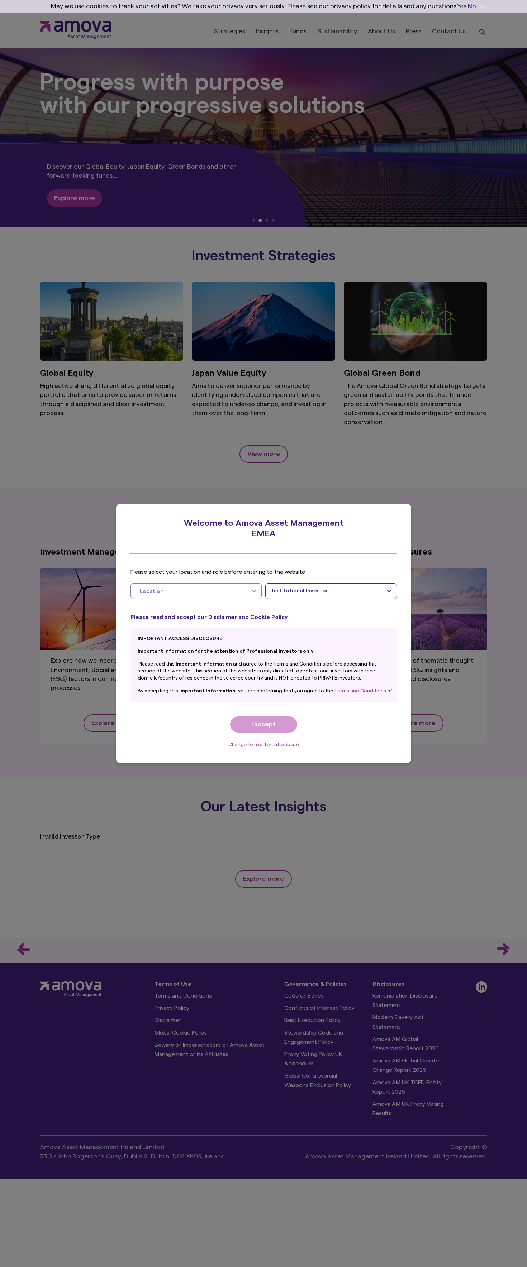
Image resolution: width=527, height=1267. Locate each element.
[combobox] (196, 591)
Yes (461, 6)
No (472, 6)
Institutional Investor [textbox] (300, 591)
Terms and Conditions (360, 691)
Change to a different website (263, 744)
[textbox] (189, 591)
